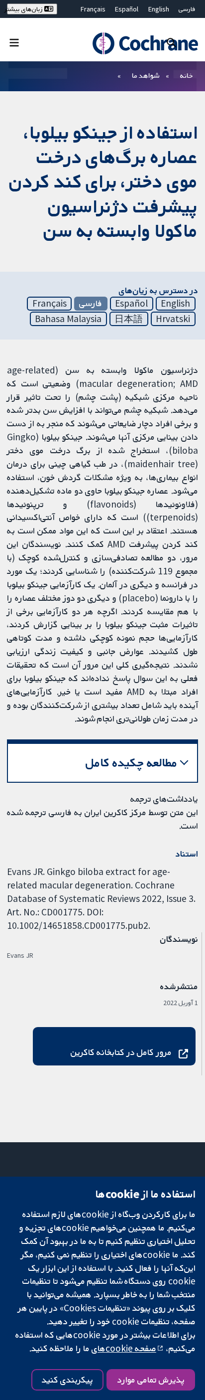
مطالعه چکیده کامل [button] (132, 762)
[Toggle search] (171, 42)
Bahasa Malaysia (68, 319)
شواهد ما (145, 75)
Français (93, 8)
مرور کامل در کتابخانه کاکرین (121, 1052)
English (158, 8)
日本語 (128, 319)
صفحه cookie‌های (124, 1348)
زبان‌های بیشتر (25, 8)
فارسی (187, 8)
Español (126, 8)
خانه (186, 75)
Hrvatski (173, 319)
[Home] (143, 43)
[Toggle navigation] (14, 42)
